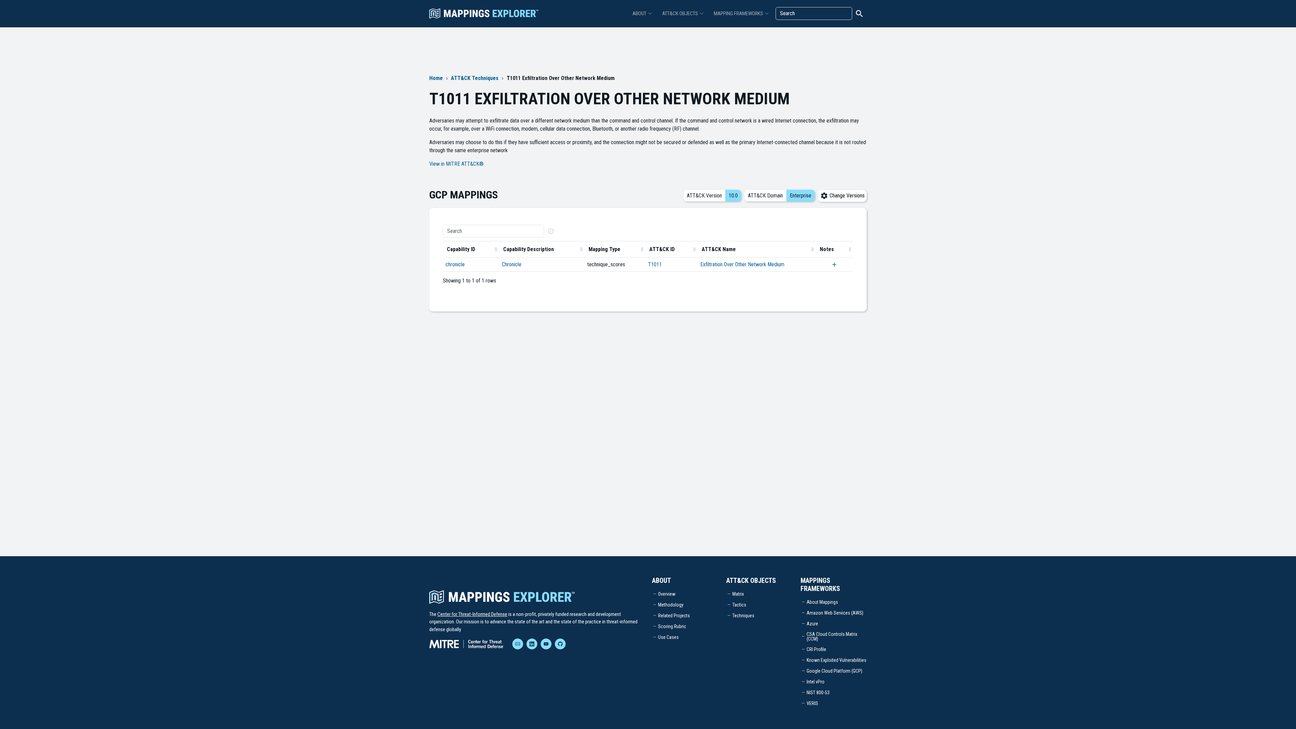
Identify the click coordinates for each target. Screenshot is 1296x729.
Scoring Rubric (672, 626)
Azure (812, 623)
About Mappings (822, 602)
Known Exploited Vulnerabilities (836, 660)
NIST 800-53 (818, 692)
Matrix (738, 594)
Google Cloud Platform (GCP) (834, 671)
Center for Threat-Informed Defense (472, 614)
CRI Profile (816, 649)
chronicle (455, 264)
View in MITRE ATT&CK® (456, 164)
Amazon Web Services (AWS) (835, 613)
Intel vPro (816, 681)
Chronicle (511, 264)
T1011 (655, 264)
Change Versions (846, 195)
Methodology (670, 604)
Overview (666, 594)
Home (436, 78)
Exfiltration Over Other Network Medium (742, 264)
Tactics (739, 604)
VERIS (812, 703)
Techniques (743, 615)
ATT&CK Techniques (474, 78)
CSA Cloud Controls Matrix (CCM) (832, 636)
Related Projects (674, 615)
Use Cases (668, 637)
